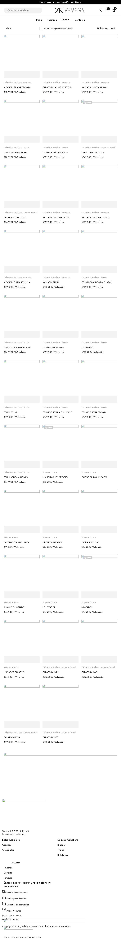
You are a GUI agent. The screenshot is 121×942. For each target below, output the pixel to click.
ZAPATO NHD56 (12, 737)
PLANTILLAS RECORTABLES (55, 477)
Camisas (6, 845)
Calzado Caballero (13, 82)
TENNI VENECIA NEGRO (16, 477)
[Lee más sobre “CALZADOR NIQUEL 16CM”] (99, 464)
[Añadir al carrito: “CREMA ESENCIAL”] (99, 529)
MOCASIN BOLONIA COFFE (55, 217)
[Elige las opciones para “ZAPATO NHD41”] (99, 659)
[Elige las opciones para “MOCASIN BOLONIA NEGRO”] (99, 204)
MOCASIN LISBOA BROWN (94, 87)
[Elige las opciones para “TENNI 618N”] (99, 334)
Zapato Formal (108, 147)
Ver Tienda (76, 2)
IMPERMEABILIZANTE (52, 542)
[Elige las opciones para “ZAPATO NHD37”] (60, 724)
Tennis (26, 147)
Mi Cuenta (15, 862)
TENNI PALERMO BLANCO (55, 152)
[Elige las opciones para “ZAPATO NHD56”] (22, 724)
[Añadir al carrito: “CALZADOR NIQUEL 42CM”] (22, 529)
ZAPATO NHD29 (50, 672)
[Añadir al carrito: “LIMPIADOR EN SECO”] (22, 659)
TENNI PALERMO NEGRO (16, 152)
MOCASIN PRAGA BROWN (17, 87)
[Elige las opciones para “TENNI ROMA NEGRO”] (60, 334)
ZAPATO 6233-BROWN (92, 152)
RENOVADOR (48, 607)
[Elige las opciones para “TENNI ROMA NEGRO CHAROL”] (99, 269)
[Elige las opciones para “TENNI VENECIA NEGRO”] (22, 464)
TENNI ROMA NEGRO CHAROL (96, 282)
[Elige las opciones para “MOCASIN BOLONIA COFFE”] (60, 204)
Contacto (8, 872)
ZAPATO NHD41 (89, 672)
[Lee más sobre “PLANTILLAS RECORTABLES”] (60, 464)
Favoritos (8, 867)
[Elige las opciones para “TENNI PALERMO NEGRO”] (22, 139)
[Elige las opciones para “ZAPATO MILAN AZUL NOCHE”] (60, 74)
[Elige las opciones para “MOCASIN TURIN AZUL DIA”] (22, 269)
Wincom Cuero (49, 472)
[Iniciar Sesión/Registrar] (100, 10)
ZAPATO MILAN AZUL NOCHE (57, 87)
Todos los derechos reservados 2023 (22, 937)
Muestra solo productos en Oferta (58, 28)
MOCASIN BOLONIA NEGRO (95, 217)
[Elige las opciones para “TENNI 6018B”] (22, 399)
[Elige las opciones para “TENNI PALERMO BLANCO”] (60, 139)
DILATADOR (87, 607)
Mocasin (27, 82)
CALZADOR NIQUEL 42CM (16, 542)
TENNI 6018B (10, 412)
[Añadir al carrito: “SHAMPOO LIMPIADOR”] (22, 594)
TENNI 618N (87, 347)
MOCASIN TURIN (50, 282)
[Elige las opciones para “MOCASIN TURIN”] (60, 269)
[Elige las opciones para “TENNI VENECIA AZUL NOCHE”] (60, 399)
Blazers (61, 845)
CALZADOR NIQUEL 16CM (94, 477)
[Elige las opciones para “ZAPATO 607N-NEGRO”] (22, 204)
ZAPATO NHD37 (50, 737)
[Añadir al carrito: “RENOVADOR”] (60, 594)
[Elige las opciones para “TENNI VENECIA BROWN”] (99, 399)
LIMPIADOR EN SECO (14, 672)
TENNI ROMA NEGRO (53, 347)
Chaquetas (8, 850)
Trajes (60, 850)
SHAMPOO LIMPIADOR (15, 607)
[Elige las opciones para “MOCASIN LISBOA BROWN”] (99, 74)
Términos (8, 877)
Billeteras (62, 855)
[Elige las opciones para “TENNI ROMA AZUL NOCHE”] (22, 334)
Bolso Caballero (11, 840)
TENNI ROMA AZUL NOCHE (17, 347)
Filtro (8, 28)
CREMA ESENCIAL (90, 542)
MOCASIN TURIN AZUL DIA (17, 282)
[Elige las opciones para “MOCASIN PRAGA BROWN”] (22, 74)
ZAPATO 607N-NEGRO (15, 217)
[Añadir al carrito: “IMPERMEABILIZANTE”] (60, 529)
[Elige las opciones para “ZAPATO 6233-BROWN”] (99, 139)
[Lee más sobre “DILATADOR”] (99, 594)
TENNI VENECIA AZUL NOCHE (57, 412)
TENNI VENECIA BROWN (93, 412)
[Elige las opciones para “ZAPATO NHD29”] (60, 659)
